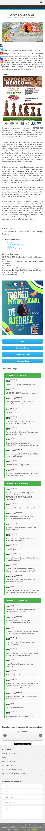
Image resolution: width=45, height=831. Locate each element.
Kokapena (10, 246)
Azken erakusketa (8, 761)
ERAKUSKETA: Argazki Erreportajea (15, 773)
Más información (32, 829)
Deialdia (9, 242)
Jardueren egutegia (22, 354)
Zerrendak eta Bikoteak (15, 244)
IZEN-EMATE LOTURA (15, 249)
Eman (4, 757)
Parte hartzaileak (22, 361)
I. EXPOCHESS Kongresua (12, 769)
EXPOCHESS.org (8, 753)
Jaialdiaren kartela (22, 348)
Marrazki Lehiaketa (9, 765)
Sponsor (22, 341)
